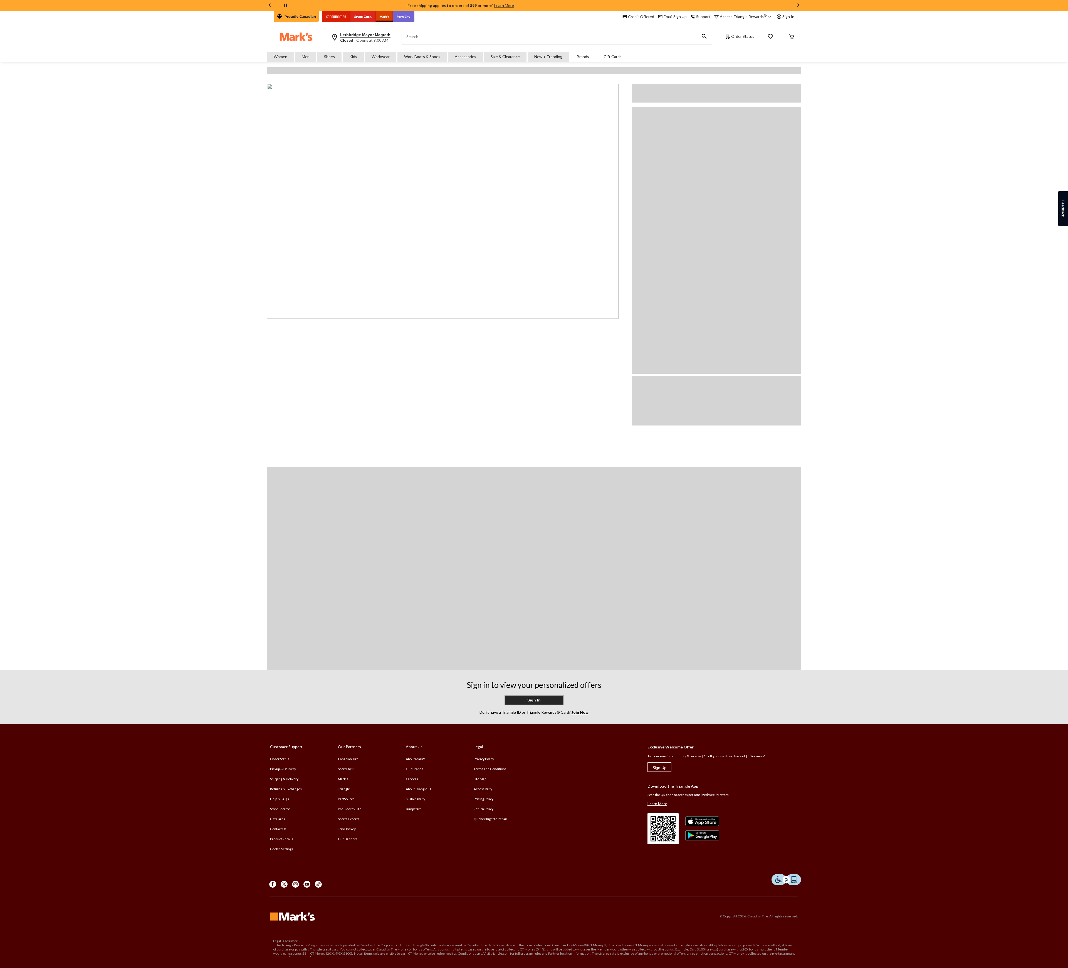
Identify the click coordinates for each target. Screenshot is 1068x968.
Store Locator (280, 809)
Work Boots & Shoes (422, 56)
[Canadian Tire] (336, 16)
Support (703, 16)
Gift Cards (613, 56)
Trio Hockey (347, 829)
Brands (583, 56)
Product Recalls (281, 839)
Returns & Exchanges (286, 789)
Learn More (504, 5)
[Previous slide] (270, 6)
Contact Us (278, 829)
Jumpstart (413, 809)
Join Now (580, 712)
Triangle (344, 789)
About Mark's (416, 759)
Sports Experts (348, 819)
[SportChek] (363, 16)
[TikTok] (318, 884)
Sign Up (659, 767)
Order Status (742, 36)
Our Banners (347, 839)
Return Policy (483, 809)
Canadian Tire (348, 759)
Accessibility (483, 789)
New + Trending (548, 56)
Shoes (329, 56)
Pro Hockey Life (349, 809)
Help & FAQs (279, 799)
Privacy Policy (484, 759)
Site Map (480, 779)
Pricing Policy (483, 799)
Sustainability (415, 799)
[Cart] (791, 37)
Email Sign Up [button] (675, 16)
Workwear (381, 56)
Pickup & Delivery (283, 769)
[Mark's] (384, 16)
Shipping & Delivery (284, 779)
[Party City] (403, 16)
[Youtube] (306, 884)
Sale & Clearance (505, 56)
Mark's (343, 779)
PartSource (346, 799)
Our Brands (414, 769)
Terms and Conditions (490, 769)
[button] (704, 36)
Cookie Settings (281, 849)
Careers (412, 779)
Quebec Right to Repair (490, 819)
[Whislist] (770, 37)
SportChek (345, 769)
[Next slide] (798, 6)
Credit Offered (641, 16)
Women (280, 56)
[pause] (285, 5)
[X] (284, 884)
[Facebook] (272, 884)
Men (306, 56)
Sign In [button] (788, 16)
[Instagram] (295, 884)
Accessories (465, 56)
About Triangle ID (418, 789)
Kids (353, 56)
